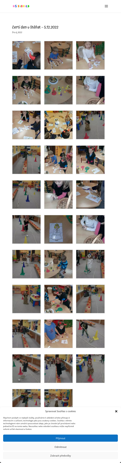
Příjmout (60, 438)
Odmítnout (60, 446)
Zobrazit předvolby (60, 455)
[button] (116, 411)
